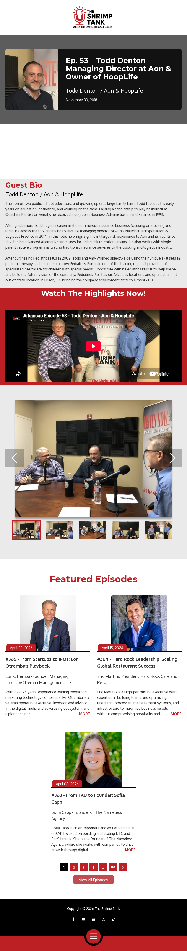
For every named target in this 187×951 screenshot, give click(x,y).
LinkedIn (93, 919)
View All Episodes (93, 880)
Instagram (103, 919)
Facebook (73, 919)
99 (113, 867)
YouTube (83, 919)
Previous (14, 458)
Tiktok (113, 919)
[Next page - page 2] (123, 867)
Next (172, 458)
